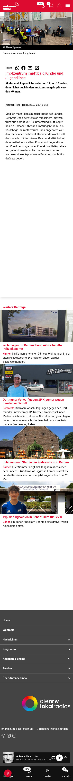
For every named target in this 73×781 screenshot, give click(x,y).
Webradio (8, 630)
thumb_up (65, 758)
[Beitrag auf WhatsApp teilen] (17, 68)
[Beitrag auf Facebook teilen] (23, 68)
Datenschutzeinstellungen (52, 728)
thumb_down (53, 758)
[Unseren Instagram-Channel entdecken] (14, 736)
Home (6, 620)
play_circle (59, 758)
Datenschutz (25, 728)
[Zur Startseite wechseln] (11, 6)
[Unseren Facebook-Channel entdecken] (9, 736)
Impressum (8, 728)
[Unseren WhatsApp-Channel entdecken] (3, 736)
